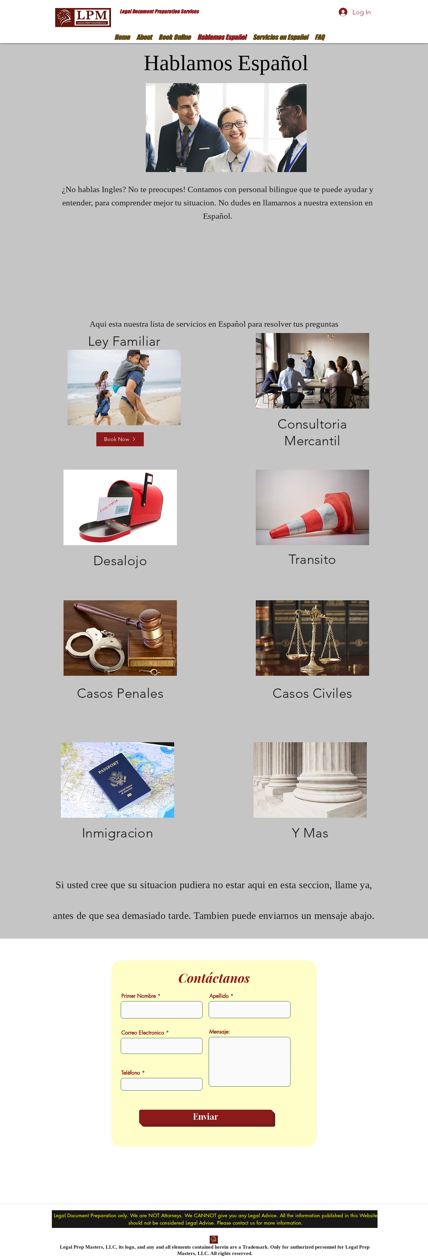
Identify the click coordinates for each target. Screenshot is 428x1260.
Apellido (219, 996)
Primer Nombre (138, 996)
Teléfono (130, 1073)
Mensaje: (219, 1032)
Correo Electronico (142, 1033)
